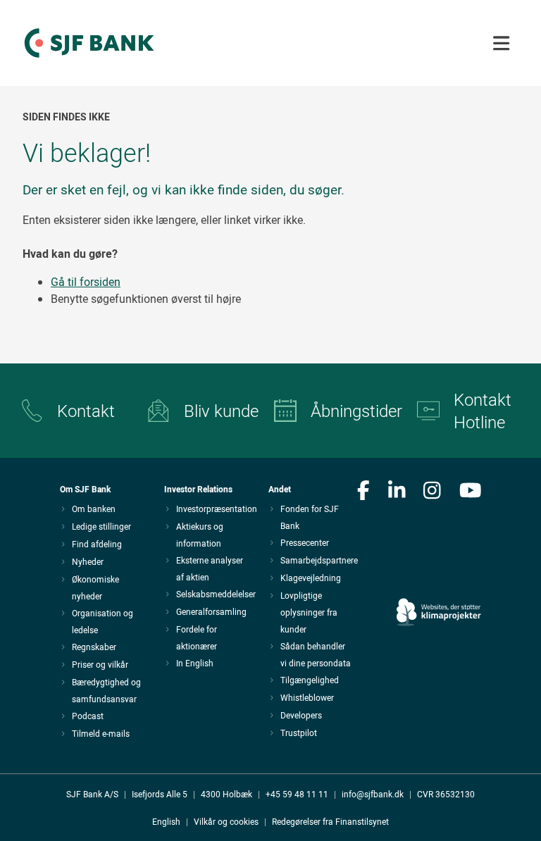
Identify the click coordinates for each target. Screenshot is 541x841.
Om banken (94, 508)
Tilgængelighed (309, 679)
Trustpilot (298, 732)
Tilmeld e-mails (101, 733)
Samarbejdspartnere (319, 560)
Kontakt (86, 410)
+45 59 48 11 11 (297, 793)
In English (194, 662)
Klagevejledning (310, 577)
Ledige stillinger (101, 526)
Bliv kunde (221, 410)
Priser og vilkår (100, 664)
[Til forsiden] (89, 58)
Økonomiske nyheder (95, 587)
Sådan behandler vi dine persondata (315, 654)
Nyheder (88, 561)
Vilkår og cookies (226, 821)
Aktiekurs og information (199, 535)
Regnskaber (94, 646)
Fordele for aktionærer (196, 637)
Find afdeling (97, 543)
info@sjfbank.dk (373, 793)
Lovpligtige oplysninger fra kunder (308, 612)
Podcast (88, 715)
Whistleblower (307, 697)
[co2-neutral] (439, 572)
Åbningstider (352, 410)
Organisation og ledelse (102, 621)
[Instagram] (432, 491)
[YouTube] (470, 491)
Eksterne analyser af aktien (209, 568)
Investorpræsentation (216, 508)
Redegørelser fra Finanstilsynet (330, 821)
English (166, 821)
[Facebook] (363, 491)
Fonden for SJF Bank (309, 517)
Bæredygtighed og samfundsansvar (106, 690)
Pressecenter (304, 542)
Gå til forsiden (85, 281)
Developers (301, 715)
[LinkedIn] (397, 491)
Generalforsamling (211, 611)
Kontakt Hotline (482, 410)
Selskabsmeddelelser (216, 593)
